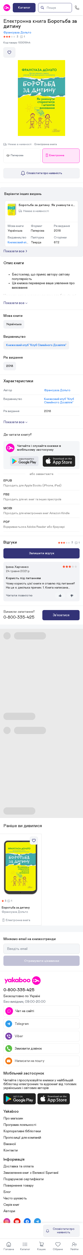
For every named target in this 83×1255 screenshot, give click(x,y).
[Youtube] (17, 1221)
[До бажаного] (9, 52)
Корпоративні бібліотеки (22, 1131)
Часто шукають (15, 1198)
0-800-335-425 (18, 617)
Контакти (10, 1150)
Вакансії (9, 1144)
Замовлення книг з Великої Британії (31, 1172)
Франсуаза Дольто (17, 32)
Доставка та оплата (18, 1166)
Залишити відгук (41, 553)
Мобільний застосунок (23, 1073)
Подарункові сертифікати (23, 1179)
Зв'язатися (61, 615)
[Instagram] (6, 1221)
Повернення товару (18, 1185)
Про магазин (13, 1118)
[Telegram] (37, 1221)
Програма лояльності (19, 1125)
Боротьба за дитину (16, 907)
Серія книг (11, 1204)
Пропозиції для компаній (22, 1137)
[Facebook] (27, 1221)
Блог (7, 1192)
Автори (9, 1211)
